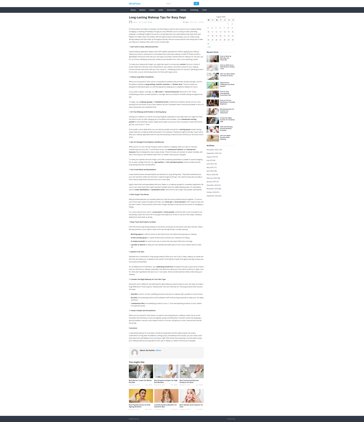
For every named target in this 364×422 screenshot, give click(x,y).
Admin (135, 22)
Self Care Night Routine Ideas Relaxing (225, 137)
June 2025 (210, 164)
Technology (194, 10)
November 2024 (212, 189)
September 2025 (212, 153)
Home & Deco (171, 10)
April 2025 (210, 171)
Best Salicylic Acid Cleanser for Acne (191, 406)
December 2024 (212, 185)
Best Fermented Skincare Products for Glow (189, 381)
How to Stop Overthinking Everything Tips (225, 93)
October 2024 (211, 192)
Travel (204, 10)
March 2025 (211, 175)
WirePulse (134, 3)
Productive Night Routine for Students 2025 (227, 119)
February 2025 (212, 178)
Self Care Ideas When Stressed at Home (227, 75)
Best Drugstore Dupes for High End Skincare (166, 381)
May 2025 (210, 167)
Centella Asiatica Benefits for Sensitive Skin (165, 406)
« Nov (209, 47)
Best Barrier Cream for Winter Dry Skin (140, 381)
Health (160, 10)
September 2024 (212, 196)
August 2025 (211, 157)
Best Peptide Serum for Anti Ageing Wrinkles (139, 406)
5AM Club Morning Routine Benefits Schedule (226, 128)
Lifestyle (183, 10)
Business (142, 10)
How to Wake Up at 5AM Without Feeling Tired (227, 66)
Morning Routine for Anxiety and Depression (227, 111)
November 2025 (212, 150)
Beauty (133, 10)
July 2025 (210, 160)
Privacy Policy (231, 419)
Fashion (152, 10)
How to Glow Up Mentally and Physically (225, 58)
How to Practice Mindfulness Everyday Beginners (227, 102)
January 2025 (211, 182)
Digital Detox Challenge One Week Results (227, 84)
